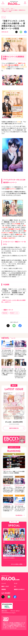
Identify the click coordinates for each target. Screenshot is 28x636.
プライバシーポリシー (15, 610)
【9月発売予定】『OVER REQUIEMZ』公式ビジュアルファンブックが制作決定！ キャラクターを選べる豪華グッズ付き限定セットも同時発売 (8, 508)
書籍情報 (3, 589)
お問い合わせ (4, 610)
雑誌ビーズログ (5, 586)
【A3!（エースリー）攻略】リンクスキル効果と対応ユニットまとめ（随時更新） (13, 472)
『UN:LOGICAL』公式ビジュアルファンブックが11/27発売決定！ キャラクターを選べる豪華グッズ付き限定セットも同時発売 (20, 353)
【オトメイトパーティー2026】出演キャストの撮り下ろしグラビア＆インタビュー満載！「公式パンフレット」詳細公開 (7, 371)
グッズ (15, 583)
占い (15, 586)
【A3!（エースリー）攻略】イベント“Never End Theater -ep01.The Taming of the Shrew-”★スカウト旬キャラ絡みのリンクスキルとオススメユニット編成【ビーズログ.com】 (8, 489)
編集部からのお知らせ (19, 589)
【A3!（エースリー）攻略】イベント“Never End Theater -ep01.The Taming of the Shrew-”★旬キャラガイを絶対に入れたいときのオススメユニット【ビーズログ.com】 (20, 373)
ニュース (7, 8)
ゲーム (12, 8)
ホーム (2, 8)
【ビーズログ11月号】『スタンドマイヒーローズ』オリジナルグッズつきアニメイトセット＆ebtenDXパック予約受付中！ (7, 353)
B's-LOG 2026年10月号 (14, 422)
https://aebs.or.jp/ (13, 627)
